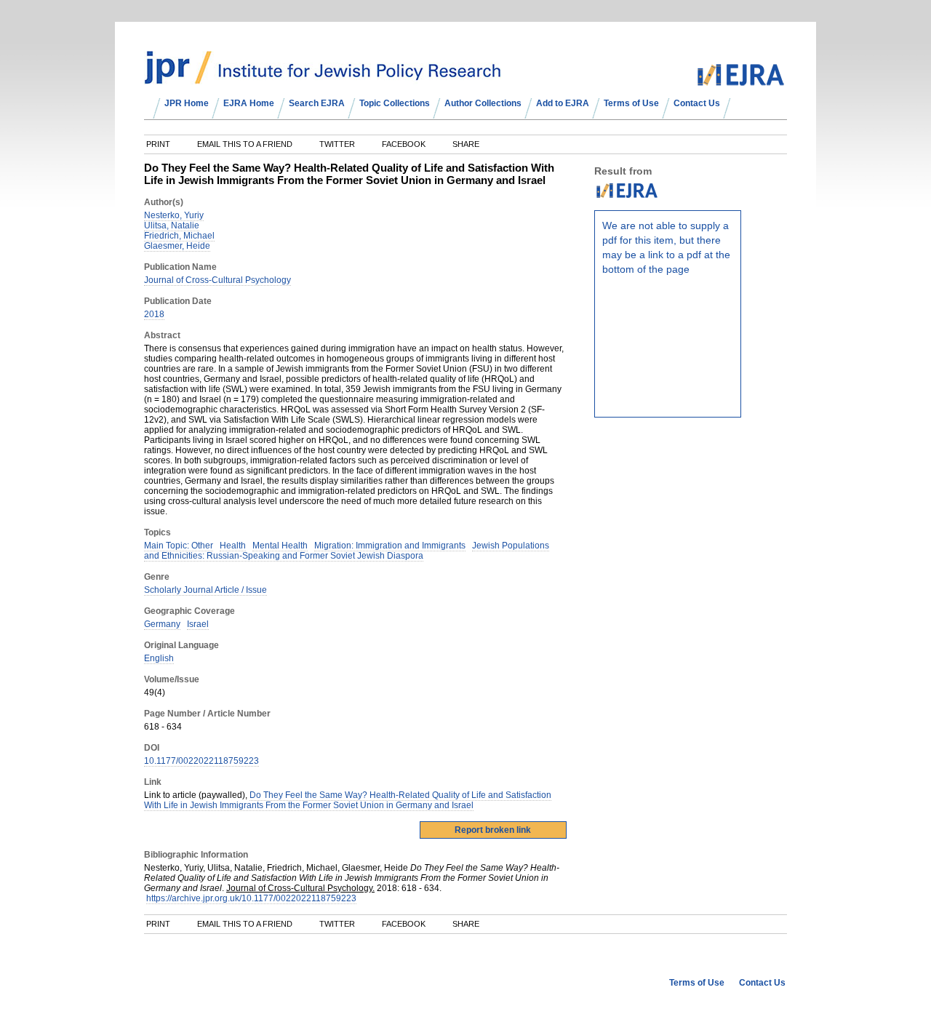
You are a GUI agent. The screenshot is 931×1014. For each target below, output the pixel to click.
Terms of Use (631, 103)
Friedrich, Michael (179, 236)
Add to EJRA (562, 103)
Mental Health (280, 545)
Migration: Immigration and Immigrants (390, 545)
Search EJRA (317, 103)
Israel (198, 624)
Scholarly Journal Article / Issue (205, 590)
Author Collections (483, 103)
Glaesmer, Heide (177, 246)
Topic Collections (394, 103)
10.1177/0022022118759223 (201, 761)
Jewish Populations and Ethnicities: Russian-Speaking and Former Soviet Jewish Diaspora (346, 550)
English (159, 658)
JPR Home (186, 103)
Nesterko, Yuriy (174, 215)
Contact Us (697, 103)
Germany (162, 624)
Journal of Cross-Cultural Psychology (217, 280)
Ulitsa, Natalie (171, 225)
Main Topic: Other (178, 545)
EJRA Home (248, 103)
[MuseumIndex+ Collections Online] (322, 78)
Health (233, 545)
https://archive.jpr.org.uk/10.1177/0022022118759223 (251, 898)
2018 (154, 314)
